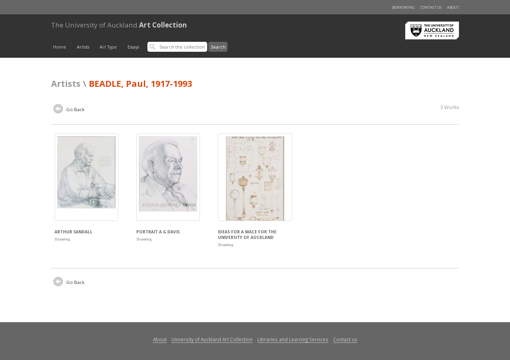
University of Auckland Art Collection (212, 339)
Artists (83, 47)
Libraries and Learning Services (292, 339)
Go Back (74, 109)
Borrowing (403, 7)
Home (59, 47)
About (453, 7)
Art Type (108, 47)
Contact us (430, 7)
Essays (133, 47)
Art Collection (119, 24)
